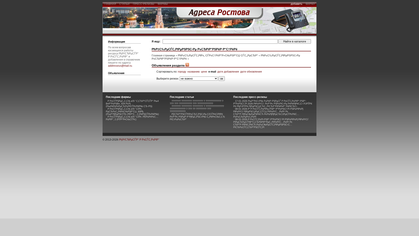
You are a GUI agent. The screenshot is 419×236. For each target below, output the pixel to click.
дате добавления (228, 71)
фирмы (162, 3)
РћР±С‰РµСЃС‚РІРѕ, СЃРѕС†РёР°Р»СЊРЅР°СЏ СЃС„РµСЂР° (218, 55)
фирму (310, 3)
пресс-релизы (144, 3)
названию (193, 71)
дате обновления (251, 71)
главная (110, 3)
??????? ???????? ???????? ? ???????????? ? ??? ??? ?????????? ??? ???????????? (196, 102)
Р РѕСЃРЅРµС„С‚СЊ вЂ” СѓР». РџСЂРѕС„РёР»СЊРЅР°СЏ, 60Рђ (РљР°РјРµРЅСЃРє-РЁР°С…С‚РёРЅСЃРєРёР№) (132, 111)
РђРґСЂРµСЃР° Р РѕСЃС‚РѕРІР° (139, 139)
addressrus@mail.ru (120, 65)
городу (182, 71)
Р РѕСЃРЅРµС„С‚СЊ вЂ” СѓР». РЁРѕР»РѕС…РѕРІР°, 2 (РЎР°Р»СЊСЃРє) (132, 118)
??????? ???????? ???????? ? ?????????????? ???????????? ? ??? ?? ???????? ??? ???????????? (197, 109)
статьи (124, 3)
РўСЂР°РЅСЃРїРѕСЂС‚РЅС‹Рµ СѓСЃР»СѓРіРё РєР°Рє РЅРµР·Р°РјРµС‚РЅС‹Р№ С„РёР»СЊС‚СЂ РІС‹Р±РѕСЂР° (197, 117)
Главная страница (163, 55)
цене (204, 71)
